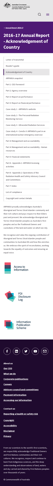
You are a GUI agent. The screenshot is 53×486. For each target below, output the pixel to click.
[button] (7, 351)
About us (8, 363)
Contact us (9, 408)
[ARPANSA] (17, 5)
